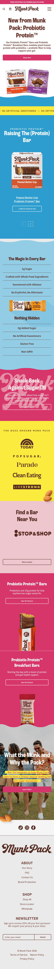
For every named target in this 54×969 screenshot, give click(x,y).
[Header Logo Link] (27, 9)
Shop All (27, 899)
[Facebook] (33, 827)
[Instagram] (27, 827)
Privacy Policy (27, 958)
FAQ (27, 872)
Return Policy (37, 954)
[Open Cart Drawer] (10, 9)
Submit (42, 937)
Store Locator (27, 562)
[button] (30, 223)
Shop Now (27, 57)
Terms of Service (18, 954)
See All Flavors (27, 601)
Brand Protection (27, 882)
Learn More (27, 789)
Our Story (27, 867)
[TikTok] (20, 827)
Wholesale (27, 908)
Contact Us (27, 877)
